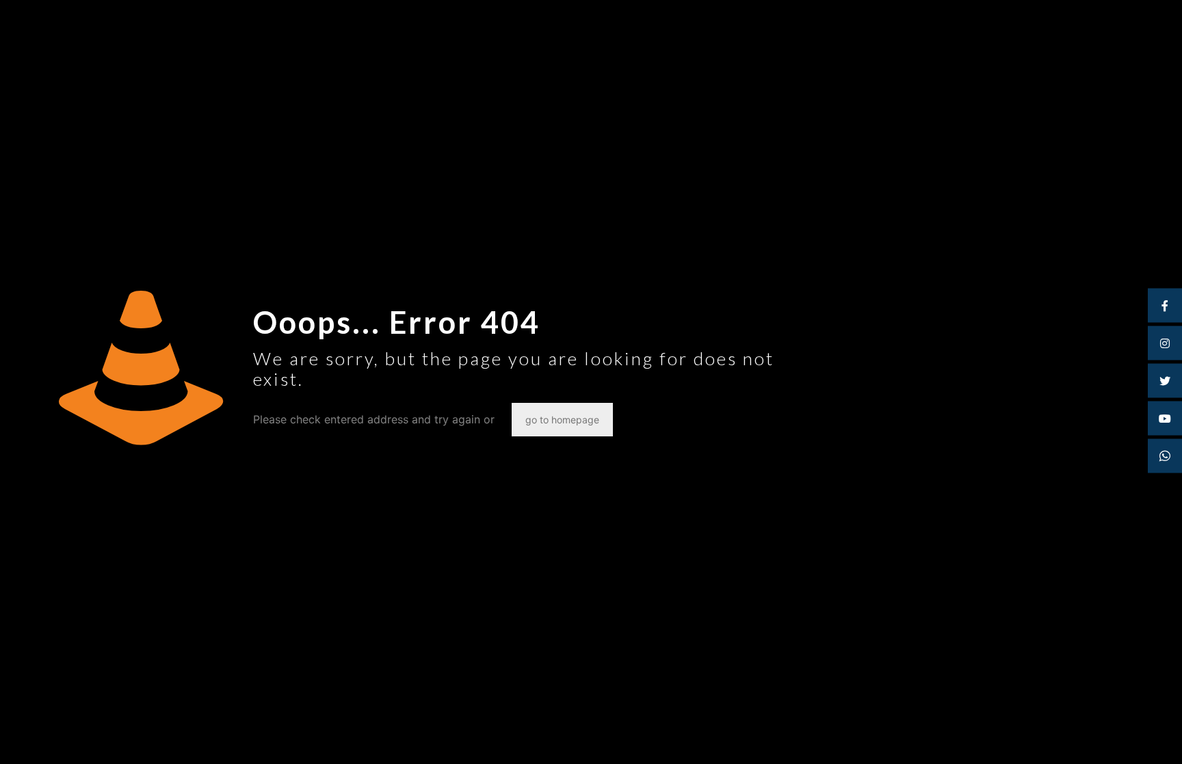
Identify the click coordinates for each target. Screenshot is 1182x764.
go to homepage (562, 419)
